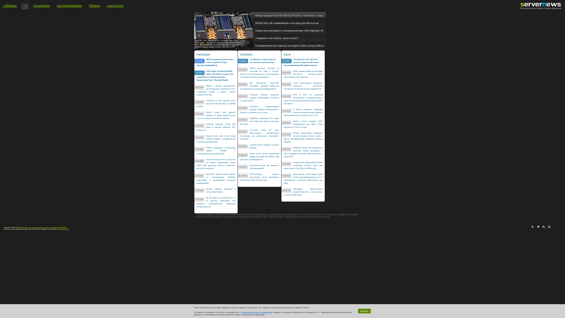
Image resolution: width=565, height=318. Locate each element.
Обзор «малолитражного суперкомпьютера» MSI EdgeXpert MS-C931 (290, 30)
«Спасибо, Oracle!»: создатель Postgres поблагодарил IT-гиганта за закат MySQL (259, 98)
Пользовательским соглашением (256, 312)
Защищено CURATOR (59, 227)
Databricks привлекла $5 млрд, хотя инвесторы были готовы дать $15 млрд (259, 121)
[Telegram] (538, 227)
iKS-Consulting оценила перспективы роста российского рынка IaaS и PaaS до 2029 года (259, 177)
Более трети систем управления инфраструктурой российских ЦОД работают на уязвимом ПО (259, 157)
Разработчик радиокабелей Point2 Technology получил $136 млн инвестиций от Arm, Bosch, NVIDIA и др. (303, 165)
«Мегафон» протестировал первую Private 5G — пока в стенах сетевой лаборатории (303, 192)
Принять (364, 311)
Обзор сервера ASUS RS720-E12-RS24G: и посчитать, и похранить (290, 15)
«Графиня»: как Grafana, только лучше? (276, 38)
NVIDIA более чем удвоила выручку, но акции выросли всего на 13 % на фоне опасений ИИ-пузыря (216, 115)
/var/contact (65, 229)
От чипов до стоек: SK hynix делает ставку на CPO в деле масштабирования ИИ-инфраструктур (301, 62)
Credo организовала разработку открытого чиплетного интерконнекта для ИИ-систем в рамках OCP (303, 86)
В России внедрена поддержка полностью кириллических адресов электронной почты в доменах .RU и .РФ (303, 112)
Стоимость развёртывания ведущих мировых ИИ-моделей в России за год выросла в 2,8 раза (259, 110)
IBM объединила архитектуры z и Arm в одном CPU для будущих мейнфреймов (215, 62)
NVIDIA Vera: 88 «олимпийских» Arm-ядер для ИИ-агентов (287, 23)
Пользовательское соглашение (39, 227)
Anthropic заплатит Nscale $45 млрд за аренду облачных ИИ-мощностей (216, 127)
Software (246, 54)
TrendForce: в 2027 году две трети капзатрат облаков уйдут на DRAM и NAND (216, 104)
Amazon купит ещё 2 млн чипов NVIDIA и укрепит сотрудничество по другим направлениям (216, 139)
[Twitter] (532, 227)
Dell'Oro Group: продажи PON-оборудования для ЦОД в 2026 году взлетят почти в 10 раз (303, 124)
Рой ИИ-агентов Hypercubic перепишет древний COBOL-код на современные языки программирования (259, 86)
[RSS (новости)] (549, 227)
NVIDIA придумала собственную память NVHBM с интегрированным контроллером (216, 151)
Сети (287, 54)
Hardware (203, 54)
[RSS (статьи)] (543, 227)
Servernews (24, 227)
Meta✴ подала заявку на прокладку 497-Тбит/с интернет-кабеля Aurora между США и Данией (303, 74)
